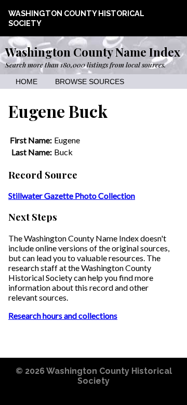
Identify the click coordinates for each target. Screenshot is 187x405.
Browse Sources (89, 82)
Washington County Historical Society (109, 376)
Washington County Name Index (92, 52)
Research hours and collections (62, 315)
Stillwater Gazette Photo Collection (71, 195)
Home (26, 82)
